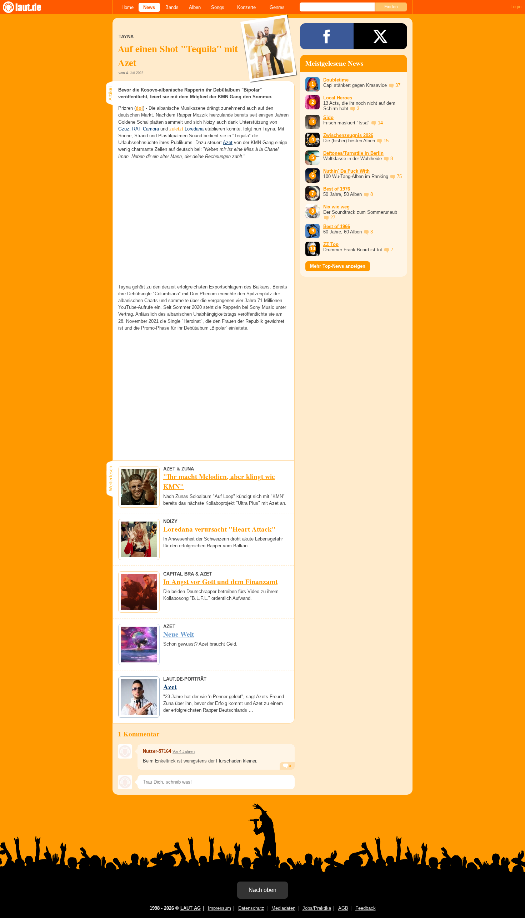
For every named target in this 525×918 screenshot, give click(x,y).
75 (399, 176)
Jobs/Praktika (316, 908)
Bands (172, 7)
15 (386, 140)
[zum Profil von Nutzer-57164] (125, 751)
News (149, 7)
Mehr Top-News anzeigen (337, 266)
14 (380, 122)
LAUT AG (190, 908)
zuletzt (176, 129)
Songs (217, 7)
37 (397, 85)
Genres (277, 7)
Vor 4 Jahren (183, 751)
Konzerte (246, 7)
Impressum (219, 908)
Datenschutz (251, 908)
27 (332, 217)
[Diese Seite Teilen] (327, 36)
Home (127, 7)
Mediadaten (283, 908)
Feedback (365, 908)
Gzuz (123, 129)
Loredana (194, 129)
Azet (227, 142)
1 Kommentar (139, 734)
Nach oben (262, 890)
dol (139, 108)
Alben (195, 7)
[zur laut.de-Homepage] (28, 7)
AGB (343, 908)
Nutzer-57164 (157, 751)
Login (515, 6)
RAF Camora (145, 129)
